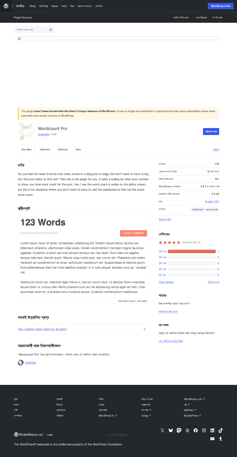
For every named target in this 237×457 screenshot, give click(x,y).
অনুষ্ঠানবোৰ (146, 404)
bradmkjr (43, 134)
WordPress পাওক (220, 6)
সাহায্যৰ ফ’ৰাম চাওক (168, 311)
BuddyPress (192, 415)
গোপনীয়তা (18, 415)
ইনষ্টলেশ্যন (63, 149)
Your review (166, 282)
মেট (187, 404)
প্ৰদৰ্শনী (59, 399)
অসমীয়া (50, 435)
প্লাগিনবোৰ (60, 410)
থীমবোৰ (59, 404)
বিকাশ (78, 149)
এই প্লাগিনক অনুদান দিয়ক (171, 341)
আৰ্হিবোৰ (59, 415)
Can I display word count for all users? (42, 329)
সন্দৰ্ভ (16, 399)
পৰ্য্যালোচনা (45, 149)
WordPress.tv (108, 415)
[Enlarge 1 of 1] (144, 219)
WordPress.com (194, 399)
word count (212, 209)
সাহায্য (216, 149)
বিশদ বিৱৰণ (26, 149)
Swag (146, 415)
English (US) (212, 201)
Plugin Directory (23, 17)
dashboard (197, 209)
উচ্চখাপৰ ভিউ (165, 219)
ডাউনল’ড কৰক (211, 131)
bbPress (190, 410)
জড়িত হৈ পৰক (147, 399)
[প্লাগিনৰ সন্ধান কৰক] (50, 29)
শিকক (101, 399)
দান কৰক (146, 410)
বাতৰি (16, 404)
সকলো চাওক (213, 282)
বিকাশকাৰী (103, 410)
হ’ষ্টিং (16, 410)
